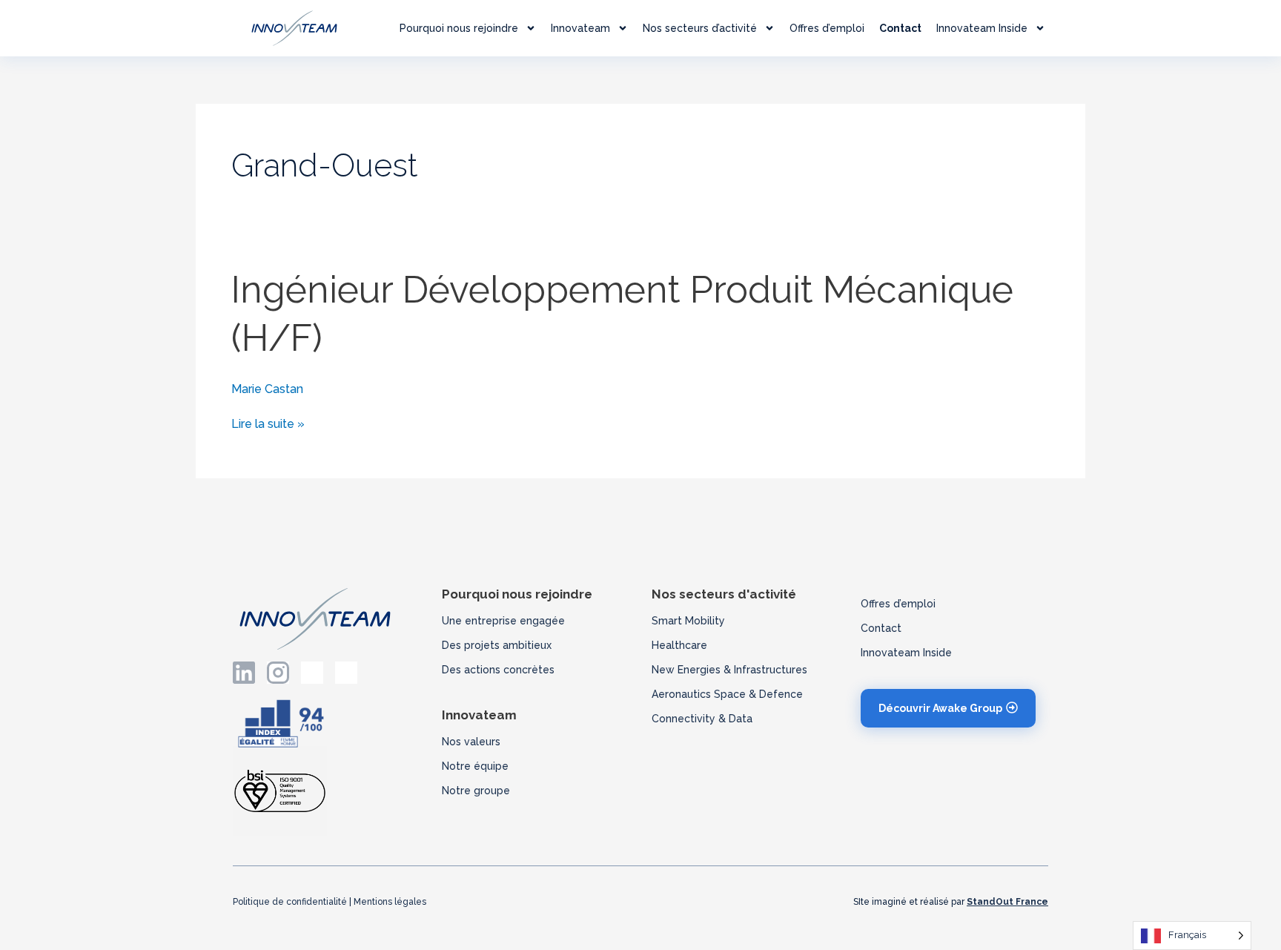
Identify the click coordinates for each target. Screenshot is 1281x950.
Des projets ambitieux (497, 645)
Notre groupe (476, 790)
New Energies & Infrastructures (729, 670)
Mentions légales (390, 902)
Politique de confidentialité (290, 902)
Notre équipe (475, 766)
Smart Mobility (688, 621)
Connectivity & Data (702, 719)
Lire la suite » (268, 423)
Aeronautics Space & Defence (727, 694)
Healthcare (679, 645)
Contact (900, 28)
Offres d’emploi (827, 28)
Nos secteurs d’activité (700, 28)
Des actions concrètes (498, 670)
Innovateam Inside (981, 28)
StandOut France (1007, 902)
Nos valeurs (471, 742)
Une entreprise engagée (503, 621)
